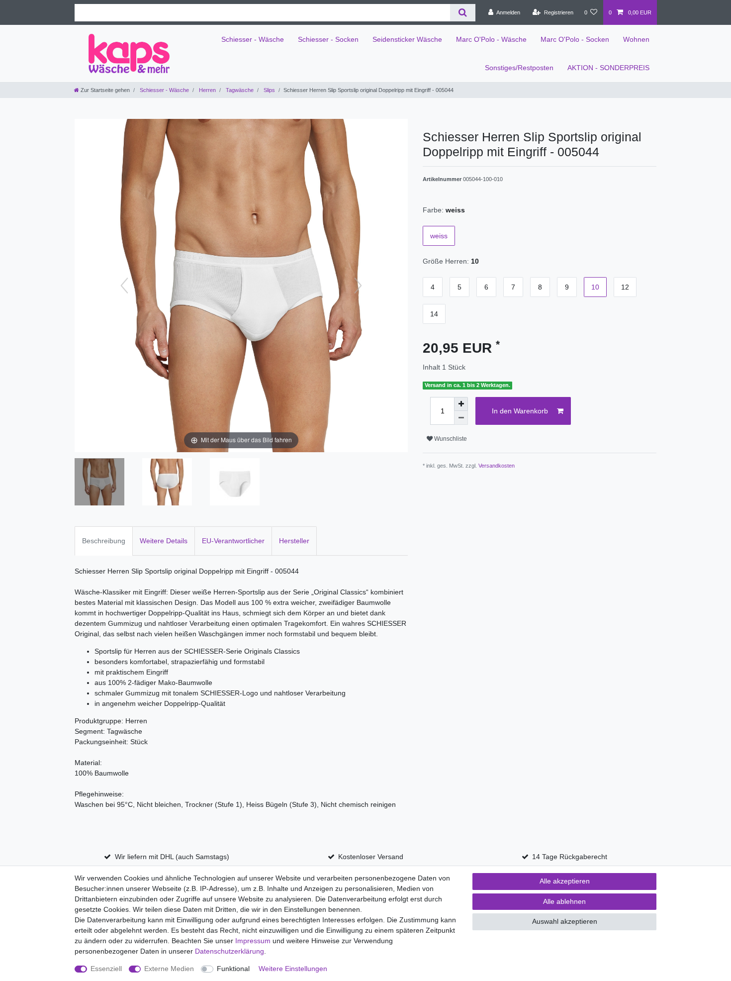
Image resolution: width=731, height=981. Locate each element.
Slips (268, 90)
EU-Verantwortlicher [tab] (233, 541)
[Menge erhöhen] (461, 404)
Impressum (253, 941)
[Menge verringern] (461, 418)
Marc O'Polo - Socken (575, 39)
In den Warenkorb (520, 411)
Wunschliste (450, 438)
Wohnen (636, 39)
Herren (206, 90)
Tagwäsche (239, 90)
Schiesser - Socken (328, 39)
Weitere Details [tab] (163, 541)
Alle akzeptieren (565, 881)
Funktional (233, 969)
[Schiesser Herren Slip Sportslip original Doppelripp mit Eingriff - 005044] (99, 483)
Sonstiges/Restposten (519, 68)
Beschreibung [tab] (103, 541)
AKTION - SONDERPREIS (608, 68)
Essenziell (106, 969)
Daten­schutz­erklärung (229, 951)
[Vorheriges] (124, 285)
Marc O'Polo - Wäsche (491, 39)
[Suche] (462, 12)
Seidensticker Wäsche (407, 39)
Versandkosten (496, 466)
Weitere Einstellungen (293, 969)
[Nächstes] (358, 285)
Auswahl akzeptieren (564, 921)
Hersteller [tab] (294, 541)
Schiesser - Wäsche (252, 39)
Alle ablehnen (564, 901)
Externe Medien (169, 969)
